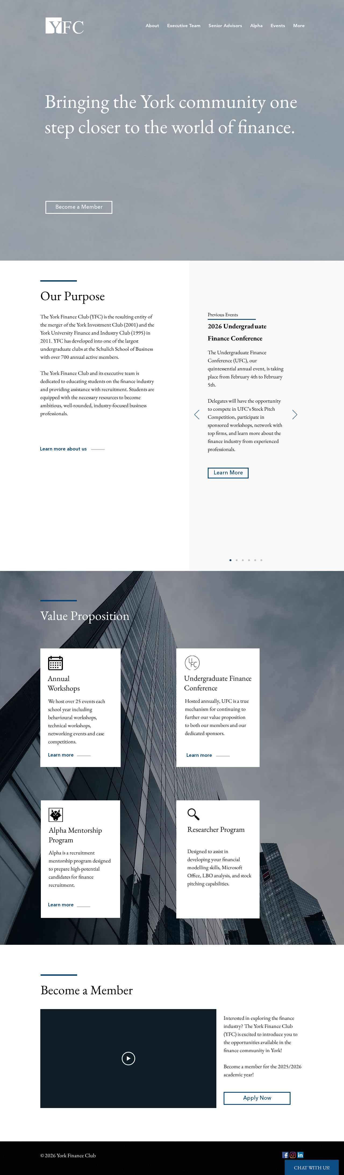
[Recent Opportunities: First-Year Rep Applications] (243, 560)
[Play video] (128, 1058)
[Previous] (196, 415)
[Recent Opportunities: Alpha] (249, 560)
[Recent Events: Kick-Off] (255, 560)
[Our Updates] (237, 560)
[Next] (294, 415)
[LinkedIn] (300, 1155)
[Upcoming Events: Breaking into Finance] (230, 560)
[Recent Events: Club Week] (261, 560)
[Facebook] (285, 1155)
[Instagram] (293, 1155)
